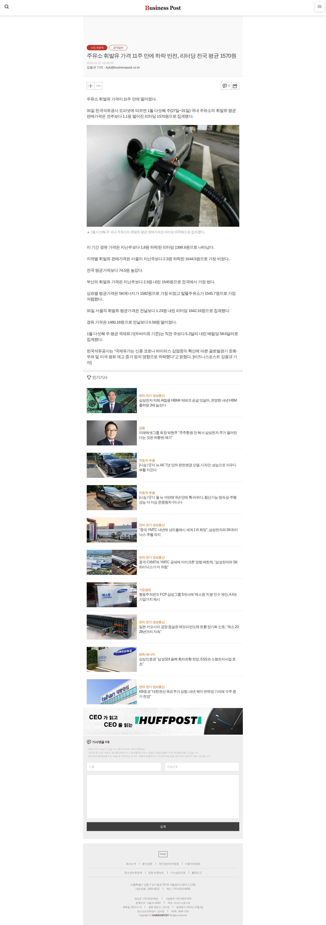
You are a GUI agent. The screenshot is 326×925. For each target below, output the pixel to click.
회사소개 (131, 863)
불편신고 (197, 872)
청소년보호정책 (133, 872)
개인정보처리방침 (169, 863)
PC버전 (163, 854)
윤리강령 (147, 863)
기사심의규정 (177, 872)
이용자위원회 (192, 863)
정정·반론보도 (156, 872)
